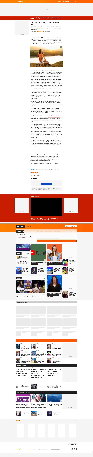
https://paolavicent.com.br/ (36, 165)
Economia (21, 357)
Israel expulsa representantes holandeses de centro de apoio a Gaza (22, 386)
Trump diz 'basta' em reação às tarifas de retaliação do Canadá (25, 413)
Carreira (32, 403)
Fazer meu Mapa (23, 249)
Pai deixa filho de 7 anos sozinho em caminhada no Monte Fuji (54, 405)
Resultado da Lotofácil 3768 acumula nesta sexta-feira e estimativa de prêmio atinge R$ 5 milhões (23, 406)
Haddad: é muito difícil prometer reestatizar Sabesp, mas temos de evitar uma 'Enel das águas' (54, 386)
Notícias (38, 175)
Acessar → (28, 253)
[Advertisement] (69, 386)
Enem (47, 367)
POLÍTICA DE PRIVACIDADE (55, 449)
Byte (21, 343)
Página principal (21, 1)
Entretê (21, 350)
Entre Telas (53, 343)
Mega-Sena (37, 350)
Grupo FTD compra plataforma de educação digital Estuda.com (54, 372)
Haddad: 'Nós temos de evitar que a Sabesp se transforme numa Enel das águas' (38, 373)
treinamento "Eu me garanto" (54, 117)
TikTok (37, 136)
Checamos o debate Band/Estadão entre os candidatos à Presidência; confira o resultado (57, 413)
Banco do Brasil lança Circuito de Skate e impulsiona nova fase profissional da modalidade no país (41, 413)
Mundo (48, 403)
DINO (34, 175)
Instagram (33, 136)
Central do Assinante (66, 1)
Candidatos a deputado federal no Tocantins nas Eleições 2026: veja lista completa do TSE (41, 386)
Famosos (37, 357)
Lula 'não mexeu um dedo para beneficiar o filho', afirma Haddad (23, 372)
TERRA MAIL (59, 1)
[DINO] (33, 169)
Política (17, 367)
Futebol (37, 343)
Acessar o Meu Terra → (30, 226)
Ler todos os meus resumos (57, 240)
